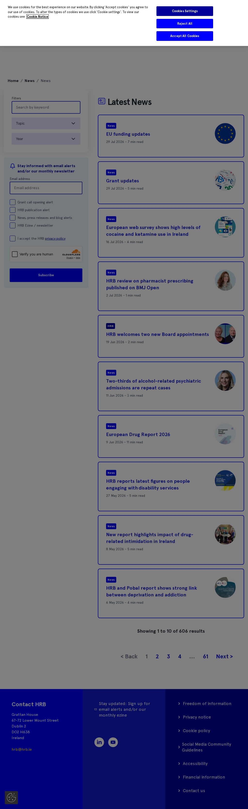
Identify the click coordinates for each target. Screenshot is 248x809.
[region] (124, 23)
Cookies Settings (185, 11)
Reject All (184, 23)
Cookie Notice (37, 16)
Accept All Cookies (184, 36)
